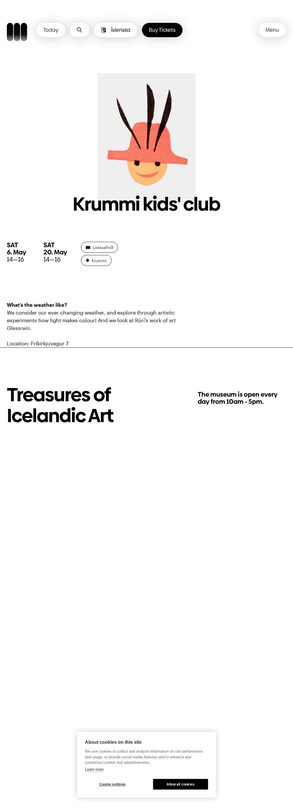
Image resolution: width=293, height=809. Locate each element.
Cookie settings (112, 784)
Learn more (94, 769)
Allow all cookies (181, 784)
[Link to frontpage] (17, 33)
